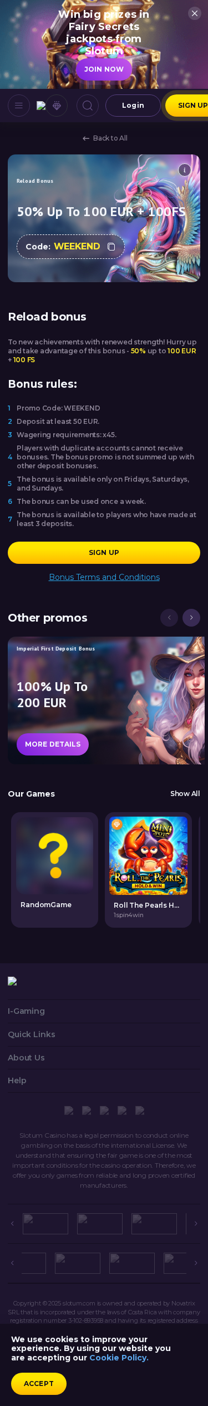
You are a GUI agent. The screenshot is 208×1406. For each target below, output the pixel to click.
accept (39, 1383)
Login (133, 105)
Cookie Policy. (119, 1358)
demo (148, 855)
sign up (104, 552)
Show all (185, 794)
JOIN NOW (104, 69)
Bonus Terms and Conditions (104, 577)
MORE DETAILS (52, 744)
